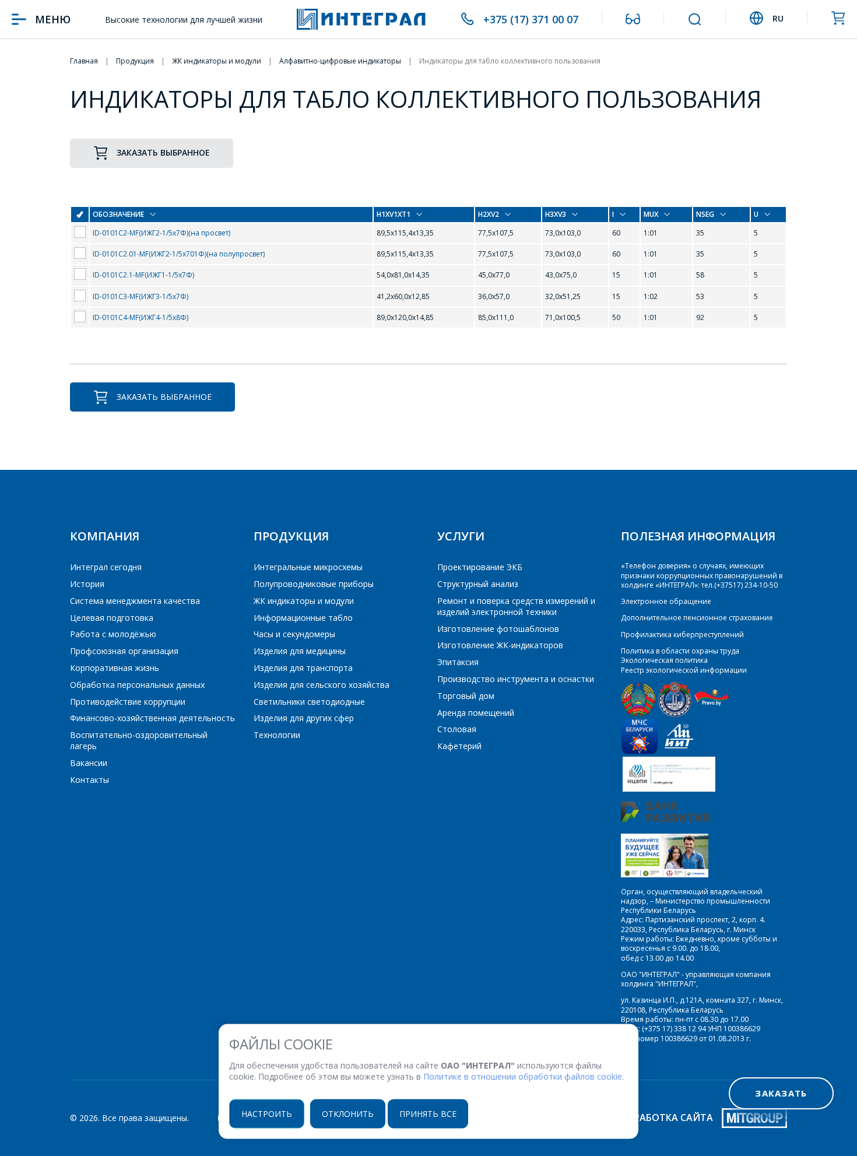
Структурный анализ (477, 583)
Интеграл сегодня (106, 566)
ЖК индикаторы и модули (304, 600)
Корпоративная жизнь (114, 667)
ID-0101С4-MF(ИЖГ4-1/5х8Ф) (140, 317)
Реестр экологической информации (684, 670)
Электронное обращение (666, 601)
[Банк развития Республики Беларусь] (665, 819)
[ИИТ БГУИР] (679, 752)
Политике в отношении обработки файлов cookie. (523, 1076)
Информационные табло (303, 617)
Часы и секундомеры (294, 634)
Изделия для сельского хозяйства (321, 684)
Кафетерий (459, 745)
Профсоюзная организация (124, 650)
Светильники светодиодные (309, 701)
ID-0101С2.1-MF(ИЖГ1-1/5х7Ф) (143, 275)
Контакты (89, 779)
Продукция (291, 536)
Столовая (456, 729)
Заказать (781, 1093)
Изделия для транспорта (303, 667)
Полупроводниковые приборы (314, 583)
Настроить (266, 1113)
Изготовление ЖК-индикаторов (500, 645)
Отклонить (348, 1113)
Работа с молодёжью (113, 634)
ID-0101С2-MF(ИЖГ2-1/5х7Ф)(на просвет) (161, 233)
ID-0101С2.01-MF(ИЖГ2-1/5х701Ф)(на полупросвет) (179, 254)
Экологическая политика (664, 660)
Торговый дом (465, 695)
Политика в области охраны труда (680, 651)
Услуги (460, 536)
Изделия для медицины (300, 650)
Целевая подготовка (111, 617)
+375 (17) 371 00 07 (530, 19)
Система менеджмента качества (135, 600)
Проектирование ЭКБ (479, 566)
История (87, 583)
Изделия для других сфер (304, 717)
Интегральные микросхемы (308, 566)
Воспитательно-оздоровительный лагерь (139, 740)
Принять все (427, 1113)
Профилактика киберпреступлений (682, 635)
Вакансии (88, 762)
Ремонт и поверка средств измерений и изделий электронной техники (516, 606)
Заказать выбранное (163, 152)
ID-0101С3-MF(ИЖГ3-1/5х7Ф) (140, 296)
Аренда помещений (475, 712)
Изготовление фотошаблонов (498, 628)
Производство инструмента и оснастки (515, 678)
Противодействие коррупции (127, 701)
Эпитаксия (458, 661)
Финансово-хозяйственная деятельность (152, 717)
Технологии (277, 734)
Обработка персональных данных (137, 684)
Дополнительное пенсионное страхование (697, 618)
